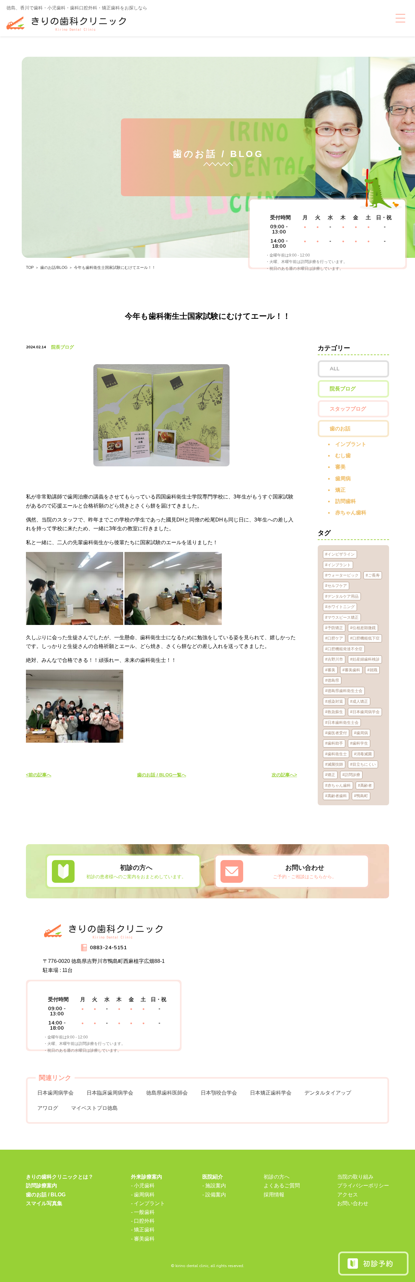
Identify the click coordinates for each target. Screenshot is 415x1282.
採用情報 (274, 1194)
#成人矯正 (359, 701)
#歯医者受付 (336, 733)
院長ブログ (62, 347)
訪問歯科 (345, 501)
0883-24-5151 (108, 947)
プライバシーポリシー (363, 1185)
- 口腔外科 (143, 1221)
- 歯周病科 (143, 1194)
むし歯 (343, 455)
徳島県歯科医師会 (167, 1093)
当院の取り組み (355, 1177)
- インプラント (148, 1203)
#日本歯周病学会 (365, 712)
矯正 (340, 490)
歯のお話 (340, 428)
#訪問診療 (351, 775)
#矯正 (330, 775)
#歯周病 (361, 733)
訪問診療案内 (41, 1185)
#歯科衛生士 (336, 754)
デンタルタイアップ (327, 1093)
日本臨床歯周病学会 (110, 1093)
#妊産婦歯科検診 (365, 659)
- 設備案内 (214, 1194)
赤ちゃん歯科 (350, 512)
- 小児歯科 (143, 1185)
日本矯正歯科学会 (270, 1093)
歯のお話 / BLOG (45, 1194)
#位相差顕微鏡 (363, 628)
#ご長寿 (373, 575)
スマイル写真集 (44, 1203)
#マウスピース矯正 (342, 617)
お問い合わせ (352, 1203)
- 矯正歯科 (143, 1229)
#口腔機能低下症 (365, 638)
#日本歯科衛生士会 (342, 722)
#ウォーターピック (342, 575)
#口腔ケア (334, 638)
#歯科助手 (334, 743)
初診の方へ (277, 1177)
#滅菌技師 (334, 764)
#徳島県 (332, 680)
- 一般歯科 (143, 1212)
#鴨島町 (361, 796)
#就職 (372, 670)
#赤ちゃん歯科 (338, 785)
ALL (334, 368)
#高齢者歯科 (336, 796)
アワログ (47, 1108)
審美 (340, 467)
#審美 (330, 670)
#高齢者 (365, 785)
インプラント (350, 444)
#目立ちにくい (363, 764)
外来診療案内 (146, 1177)
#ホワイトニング (340, 607)
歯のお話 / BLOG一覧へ (161, 774)
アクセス (347, 1194)
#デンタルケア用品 (342, 596)
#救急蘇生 (334, 712)
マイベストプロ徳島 (94, 1108)
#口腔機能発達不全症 (343, 649)
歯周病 (343, 478)
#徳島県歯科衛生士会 (343, 691)
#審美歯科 (351, 670)
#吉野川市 (334, 659)
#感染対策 (334, 701)
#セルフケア (336, 585)
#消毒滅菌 (363, 754)
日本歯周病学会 (55, 1093)
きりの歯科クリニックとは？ (59, 1177)
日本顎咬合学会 (219, 1093)
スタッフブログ (348, 409)
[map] (295, 987)
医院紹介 (212, 1177)
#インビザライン (340, 554)
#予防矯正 (334, 628)
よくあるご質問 (282, 1185)
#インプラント (338, 565)
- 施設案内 (214, 1185)
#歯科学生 (359, 743)
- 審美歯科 (143, 1238)
